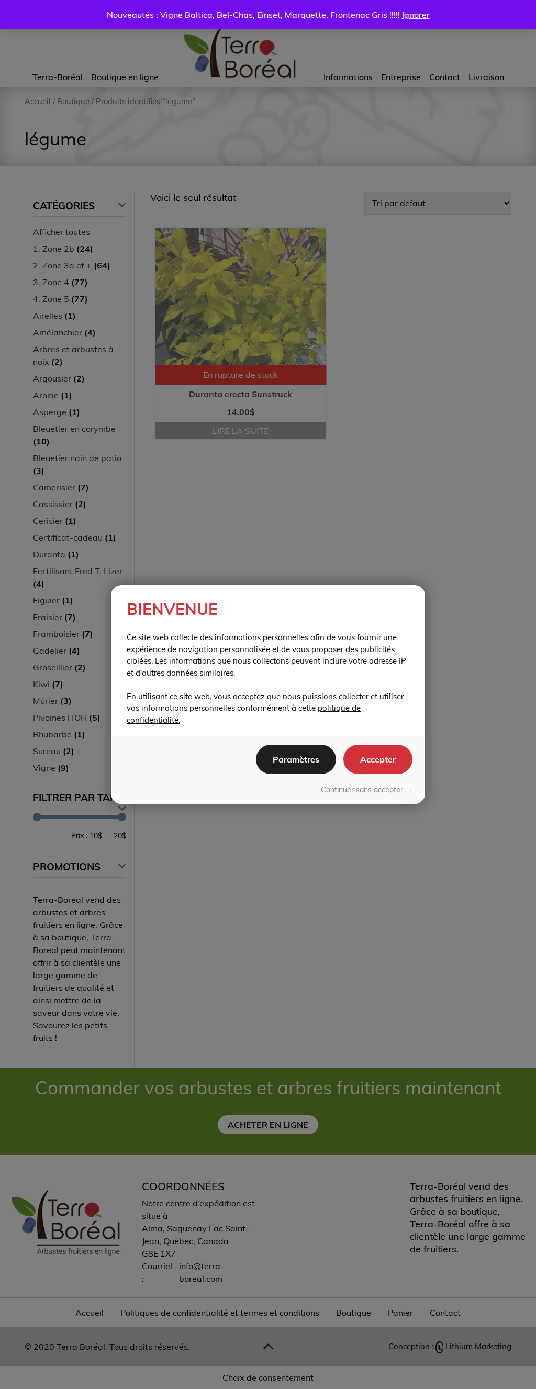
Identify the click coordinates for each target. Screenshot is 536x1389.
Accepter (378, 759)
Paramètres (296, 759)
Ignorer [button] (416, 14)
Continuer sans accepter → (366, 789)
